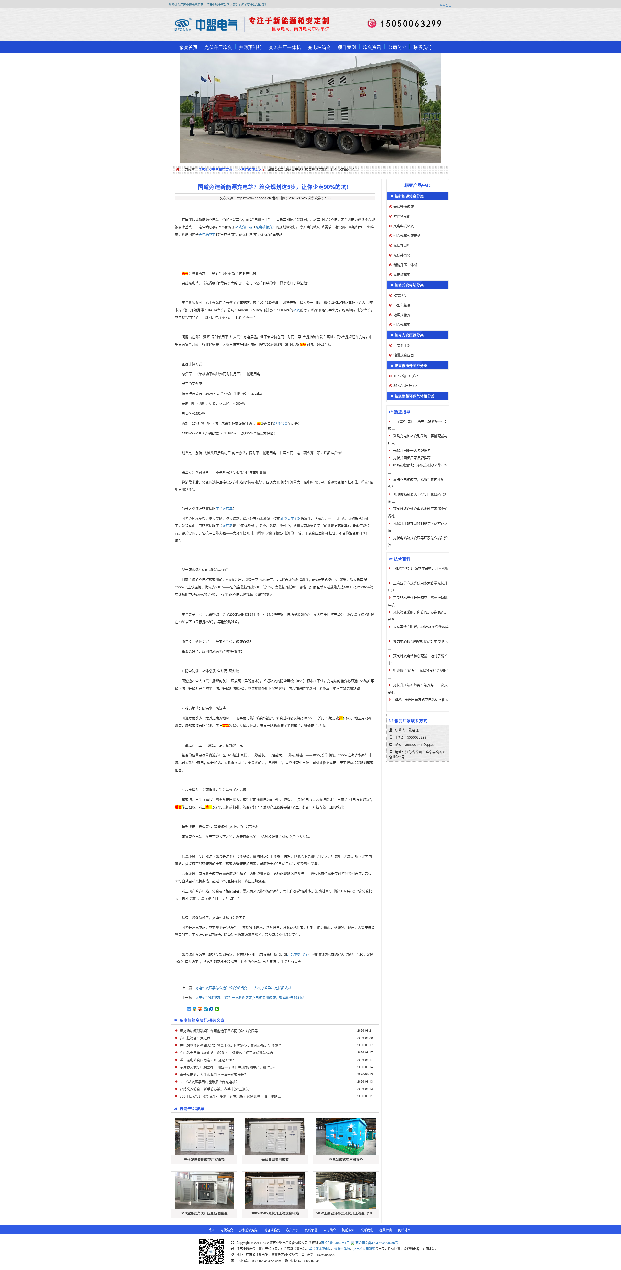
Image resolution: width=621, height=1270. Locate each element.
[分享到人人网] (211, 1009)
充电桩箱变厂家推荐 (195, 1038)
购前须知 (348, 1230)
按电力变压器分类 (409, 334)
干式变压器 (224, 509)
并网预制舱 (250, 47)
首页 (211, 1230)
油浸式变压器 (290, 518)
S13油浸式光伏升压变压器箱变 (204, 1213)
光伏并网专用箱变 (275, 1159)
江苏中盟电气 (297, 954)
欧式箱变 (400, 295)
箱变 (296, 310)
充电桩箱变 (319, 47)
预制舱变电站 (248, 1230)
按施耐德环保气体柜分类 (415, 395)
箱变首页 (188, 47)
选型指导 (402, 412)
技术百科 (402, 559)
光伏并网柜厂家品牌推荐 (412, 457)
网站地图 (404, 1230)
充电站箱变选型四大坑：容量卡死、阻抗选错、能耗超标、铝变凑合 (231, 1045)
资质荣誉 (311, 1230)
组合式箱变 (401, 324)
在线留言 (385, 1230)
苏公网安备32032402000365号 (376, 1242)
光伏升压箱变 (218, 47)
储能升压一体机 (405, 264)
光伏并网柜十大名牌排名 (412, 450)
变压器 (227, 526)
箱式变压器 (243, 227)
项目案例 (347, 47)
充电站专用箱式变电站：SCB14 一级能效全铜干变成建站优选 (226, 1052)
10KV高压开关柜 (406, 375)
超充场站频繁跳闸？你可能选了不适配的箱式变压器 (219, 1030)
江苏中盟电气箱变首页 (215, 169)
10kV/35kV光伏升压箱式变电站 (275, 1213)
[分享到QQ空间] (195, 1009)
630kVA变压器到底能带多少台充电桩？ (209, 1081)
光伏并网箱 (401, 254)
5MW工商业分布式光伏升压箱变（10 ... (346, 1213)
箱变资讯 (372, 47)
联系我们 (422, 47)
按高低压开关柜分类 (411, 365)
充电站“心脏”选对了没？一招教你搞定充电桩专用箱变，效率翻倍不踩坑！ (250, 997)
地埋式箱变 (401, 314)
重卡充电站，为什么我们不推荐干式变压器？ (214, 1074)
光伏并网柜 (401, 245)
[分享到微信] (217, 1009)
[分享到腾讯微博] (206, 1009)
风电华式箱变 (403, 225)
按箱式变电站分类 (409, 284)
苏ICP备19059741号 (335, 1242)
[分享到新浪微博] (200, 1009)
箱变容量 (281, 423)
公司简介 (397, 47)
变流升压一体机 (285, 47)
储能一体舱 (342, 1248)
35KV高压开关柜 (406, 385)
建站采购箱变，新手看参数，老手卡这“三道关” (215, 1088)
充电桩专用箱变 (364, 1248)
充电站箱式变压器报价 (346, 1159)
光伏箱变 (227, 1230)
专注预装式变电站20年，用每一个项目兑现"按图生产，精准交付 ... (230, 1067)
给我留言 (445, 5)
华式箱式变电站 (320, 1248)
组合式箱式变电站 (407, 235)
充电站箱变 (207, 234)
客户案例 (292, 1230)
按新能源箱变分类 (409, 195)
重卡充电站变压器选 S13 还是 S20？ (208, 1059)
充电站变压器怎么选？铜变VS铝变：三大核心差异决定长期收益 (243, 987)
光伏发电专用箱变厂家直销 (204, 1159)
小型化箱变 (401, 304)
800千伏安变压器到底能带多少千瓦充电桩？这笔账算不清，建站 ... (230, 1096)
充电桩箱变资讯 (250, 169)
